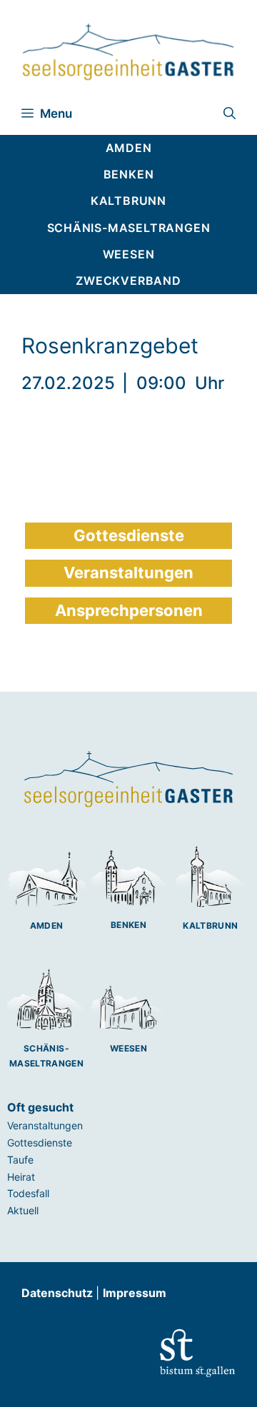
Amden (47, 925)
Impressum (134, 1293)
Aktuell (23, 1210)
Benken (128, 924)
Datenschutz (58, 1293)
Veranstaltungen (45, 1125)
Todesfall (28, 1193)
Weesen (128, 1048)
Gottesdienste (39, 1142)
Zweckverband (128, 280)
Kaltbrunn (210, 925)
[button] (229, 113)
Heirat (21, 1177)
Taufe (20, 1160)
